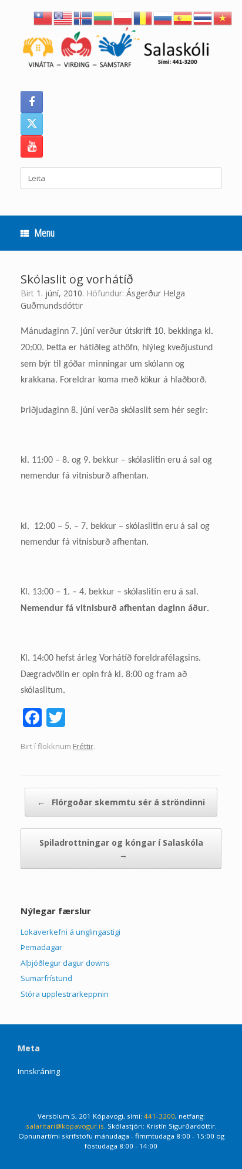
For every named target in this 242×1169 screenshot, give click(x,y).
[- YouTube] (32, 146)
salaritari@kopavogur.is (65, 1126)
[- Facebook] (32, 102)
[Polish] (123, 17)
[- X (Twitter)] (32, 124)
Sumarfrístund (46, 978)
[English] (63, 17)
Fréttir (83, 746)
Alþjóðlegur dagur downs (65, 963)
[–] (121, 49)
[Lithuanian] (103, 17)
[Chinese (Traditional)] (43, 17)
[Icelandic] (83, 17)
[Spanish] (183, 17)
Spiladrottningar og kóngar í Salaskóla (121, 848)
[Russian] (163, 17)
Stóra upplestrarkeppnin (65, 994)
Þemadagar (41, 947)
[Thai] (203, 17)
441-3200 (159, 1116)
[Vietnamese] (223, 17)
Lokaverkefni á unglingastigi (70, 932)
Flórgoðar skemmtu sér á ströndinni (121, 802)
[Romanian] (143, 17)
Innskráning (39, 1071)
